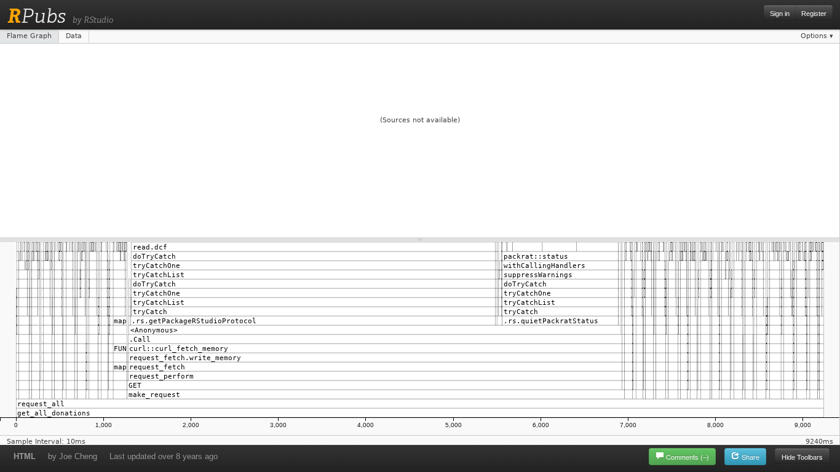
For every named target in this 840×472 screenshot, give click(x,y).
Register (813, 13)
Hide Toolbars (802, 457)
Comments (687, 457)
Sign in (780, 13)
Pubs (36, 16)
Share (749, 457)
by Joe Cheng (72, 456)
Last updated (163, 456)
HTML (25, 456)
